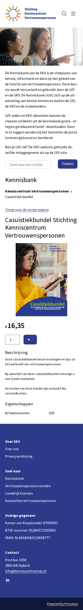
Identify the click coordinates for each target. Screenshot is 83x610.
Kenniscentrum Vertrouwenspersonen (37, 191)
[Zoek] (63, 13)
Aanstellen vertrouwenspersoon (30, 500)
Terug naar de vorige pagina (27, 209)
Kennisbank (14, 478)
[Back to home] (30, 14)
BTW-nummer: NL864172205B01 (30, 530)
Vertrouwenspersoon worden (28, 485)
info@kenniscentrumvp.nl (25, 571)
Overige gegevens (20, 515)
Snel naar (13, 471)
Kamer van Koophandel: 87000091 (31, 522)
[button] (30, 339)
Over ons (12, 448)
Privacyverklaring (19, 456)
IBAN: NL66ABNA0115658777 (27, 537)
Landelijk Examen (19, 493)
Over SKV (12, 441)
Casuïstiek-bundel (19, 196)
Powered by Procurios (62, 604)
